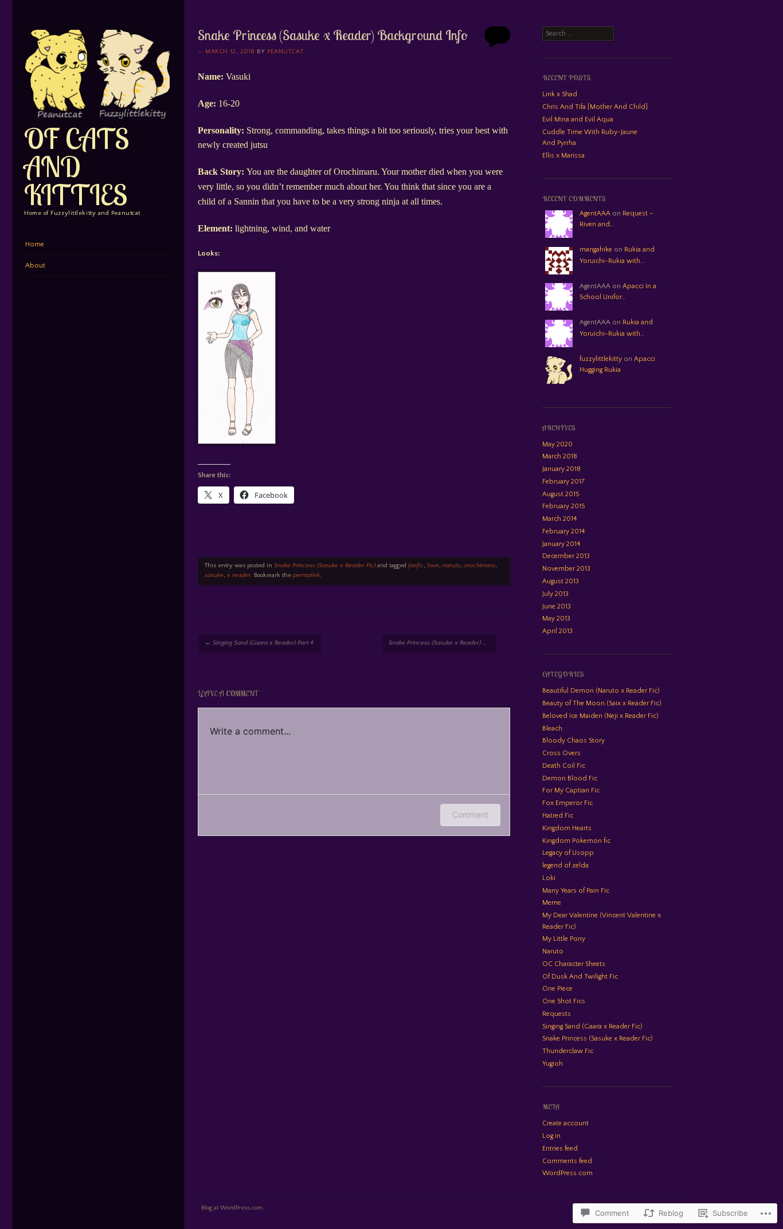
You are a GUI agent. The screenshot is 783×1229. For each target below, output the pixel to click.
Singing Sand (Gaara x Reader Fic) (592, 1026)
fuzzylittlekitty (601, 359)
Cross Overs (561, 753)
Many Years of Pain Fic (575, 890)
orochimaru (479, 565)
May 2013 (556, 618)
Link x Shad (559, 94)
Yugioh (552, 1063)
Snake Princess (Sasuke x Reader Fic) (324, 565)
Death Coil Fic (563, 765)
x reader (238, 575)
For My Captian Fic (571, 790)
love (433, 565)
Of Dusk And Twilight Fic (580, 976)
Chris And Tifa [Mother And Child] (595, 107)
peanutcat (285, 51)
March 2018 (559, 456)
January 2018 (561, 469)
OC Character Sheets (573, 964)
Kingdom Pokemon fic (576, 841)
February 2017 (563, 481)
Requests (556, 1014)
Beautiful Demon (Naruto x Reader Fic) (601, 690)
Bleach (552, 728)
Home (34, 244)
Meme (551, 902)
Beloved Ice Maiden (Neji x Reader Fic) (600, 716)
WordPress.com (567, 1173)
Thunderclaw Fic (567, 1051)
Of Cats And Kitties (76, 166)
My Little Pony (563, 939)
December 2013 (566, 556)
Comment (470, 814)
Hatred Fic (557, 815)
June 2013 (556, 606)
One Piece (557, 988)
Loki (548, 878)
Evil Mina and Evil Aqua (577, 119)
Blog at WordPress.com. (232, 1207)
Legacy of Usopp (568, 853)
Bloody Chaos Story (573, 740)
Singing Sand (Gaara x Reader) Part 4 (259, 642)
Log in (551, 1136)
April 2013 (557, 631)
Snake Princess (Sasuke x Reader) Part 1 (442, 642)
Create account (565, 1123)
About (35, 265)
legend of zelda (565, 865)
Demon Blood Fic (569, 778)
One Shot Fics (563, 1001)
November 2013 (566, 568)
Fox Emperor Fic (567, 803)
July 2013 (555, 594)
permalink (306, 575)
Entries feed (560, 1148)
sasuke (214, 575)
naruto (451, 565)
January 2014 (561, 544)
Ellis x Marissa (563, 155)
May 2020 (557, 444)
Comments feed (567, 1161)
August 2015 (561, 494)
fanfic (416, 565)
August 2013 (560, 581)
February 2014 (563, 531)
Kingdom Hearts (567, 828)
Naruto (552, 951)
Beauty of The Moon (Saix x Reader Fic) (601, 703)
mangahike (596, 249)
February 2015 (563, 506)
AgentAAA (595, 213)
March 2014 (559, 519)
